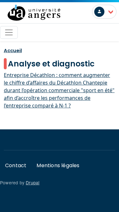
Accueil (13, 50)
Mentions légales (57, 165)
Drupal (32, 182)
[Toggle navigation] (9, 32)
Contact (15, 165)
